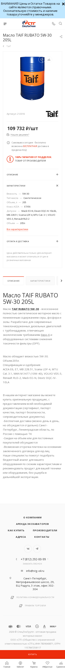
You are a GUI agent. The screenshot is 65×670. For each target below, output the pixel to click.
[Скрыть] (63, 3)
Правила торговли (35, 605)
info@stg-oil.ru (35, 571)
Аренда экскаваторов (32, 524)
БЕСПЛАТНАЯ (30, 146)
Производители (45, 530)
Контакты (41, 536)
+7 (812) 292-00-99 (33, 559)
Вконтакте (28, 549)
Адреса (21, 536)
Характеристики (40, 280)
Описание (13, 280)
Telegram (37, 549)
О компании (32, 517)
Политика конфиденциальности (35, 597)
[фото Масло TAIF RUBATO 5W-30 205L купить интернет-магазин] (32, 79)
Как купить (16, 530)
